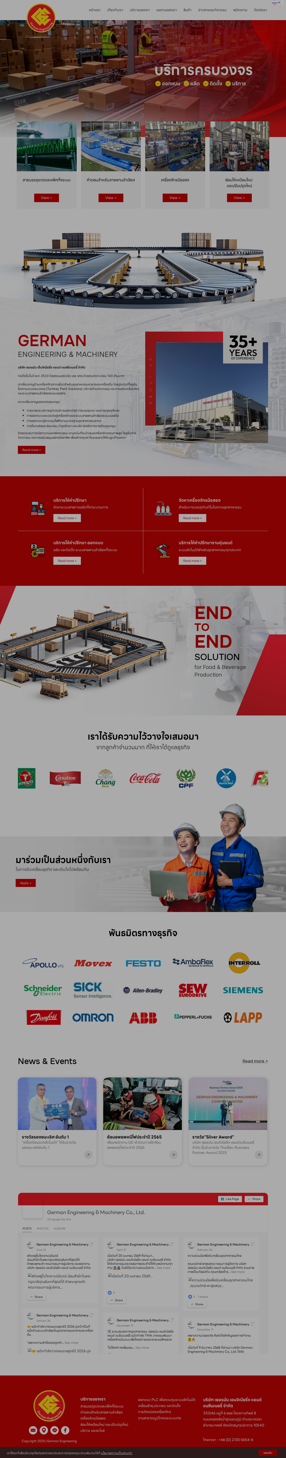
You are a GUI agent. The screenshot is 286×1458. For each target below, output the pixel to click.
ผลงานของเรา (166, 10)
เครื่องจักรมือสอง (93, 1418)
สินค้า (187, 10)
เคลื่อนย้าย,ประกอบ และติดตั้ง (159, 1406)
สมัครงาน (240, 10)
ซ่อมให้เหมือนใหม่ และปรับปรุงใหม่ (104, 1424)
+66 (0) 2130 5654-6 (236, 1440)
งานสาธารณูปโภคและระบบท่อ (159, 1418)
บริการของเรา (140, 10)
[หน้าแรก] (49, 1405)
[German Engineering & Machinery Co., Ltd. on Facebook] (33, 1208)
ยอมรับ (268, 1453)
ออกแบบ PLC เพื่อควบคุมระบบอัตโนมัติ (166, 1400)
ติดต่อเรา (260, 10)
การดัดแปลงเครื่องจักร (154, 1412)
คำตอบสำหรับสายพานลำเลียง (101, 1412)
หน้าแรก (95, 10)
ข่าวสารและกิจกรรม (212, 10)
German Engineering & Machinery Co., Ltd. (96, 1212)
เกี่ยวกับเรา (115, 10)
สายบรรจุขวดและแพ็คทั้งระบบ (102, 1406)
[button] (21, 78)
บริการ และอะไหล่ (92, 1430)
